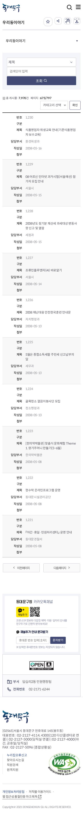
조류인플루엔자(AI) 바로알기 (43, 270)
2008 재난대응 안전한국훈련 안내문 (48, 312)
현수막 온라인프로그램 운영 (42, 490)
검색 (68, 10)
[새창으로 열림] (67, 20)
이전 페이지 (23, 568)
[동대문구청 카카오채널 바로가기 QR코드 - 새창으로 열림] (35, 612)
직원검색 (12, 765)
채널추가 (22, 614)
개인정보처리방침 (13, 792)
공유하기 (58, 20)
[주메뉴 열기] (78, 7)
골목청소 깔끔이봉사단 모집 (42, 401)
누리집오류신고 (17, 755)
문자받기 (58, 640)
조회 (39, 81)
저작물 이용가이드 (40, 792)
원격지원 (12, 770)
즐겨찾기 (48, 21)
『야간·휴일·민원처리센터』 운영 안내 (48, 532)
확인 (75, 105)
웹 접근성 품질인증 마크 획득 (19, 797)
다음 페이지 (60, 568)
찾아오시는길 (15, 760)
